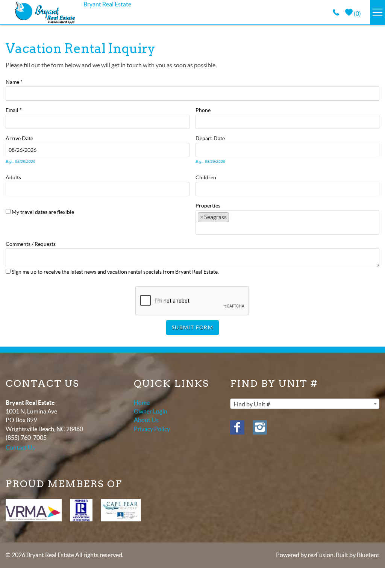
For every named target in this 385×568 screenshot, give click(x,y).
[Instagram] (260, 427)
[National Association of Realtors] (81, 510)
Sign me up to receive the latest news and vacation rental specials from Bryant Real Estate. (115, 272)
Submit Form (192, 327)
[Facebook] (237, 427)
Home (142, 402)
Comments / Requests (31, 243)
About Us (146, 420)
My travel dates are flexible (43, 212)
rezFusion (320, 554)
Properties (208, 205)
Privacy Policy (152, 429)
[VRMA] (34, 510)
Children (206, 176)
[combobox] (287, 222)
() (357, 13)
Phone (203, 109)
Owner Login (150, 411)
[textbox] (234, 219)
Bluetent (368, 554)
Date (27, 137)
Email (14, 109)
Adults (13, 176)
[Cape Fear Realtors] (121, 510)
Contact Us (20, 447)
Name (14, 81)
